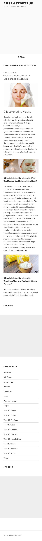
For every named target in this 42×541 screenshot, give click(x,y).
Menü (22, 57)
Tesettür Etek (9, 425)
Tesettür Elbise (10, 415)
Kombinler (8, 391)
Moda (6, 396)
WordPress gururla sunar (13, 535)
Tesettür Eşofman (11, 420)
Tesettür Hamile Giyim (13, 439)
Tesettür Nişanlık (11, 449)
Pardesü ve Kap (10, 401)
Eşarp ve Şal (8, 382)
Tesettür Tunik (10, 453)
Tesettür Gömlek (10, 434)
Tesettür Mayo (10, 444)
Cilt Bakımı (8, 377)
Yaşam (6, 458)
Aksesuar (7, 372)
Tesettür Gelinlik (10, 430)
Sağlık (6, 406)
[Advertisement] (21, 30)
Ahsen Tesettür (18, 3)
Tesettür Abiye (10, 410)
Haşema (7, 387)
